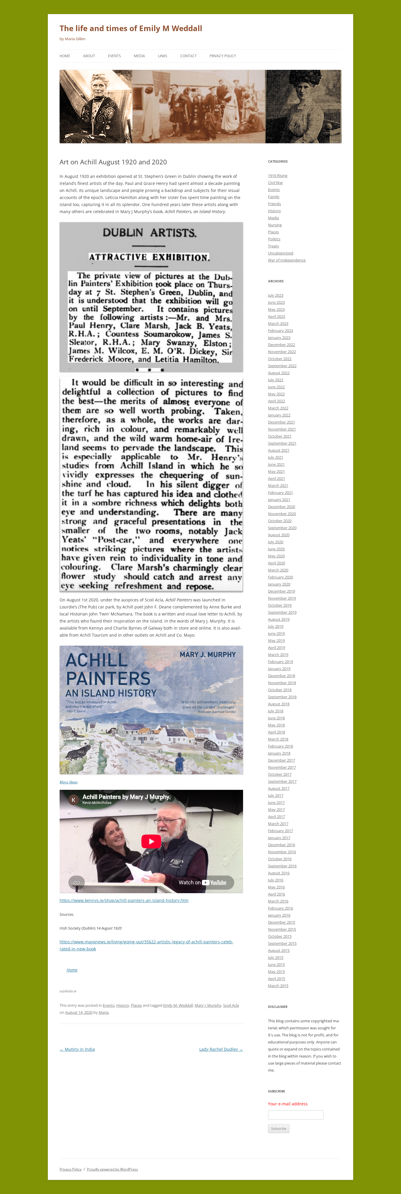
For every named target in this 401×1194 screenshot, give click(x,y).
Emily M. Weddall (178, 1005)
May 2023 (276, 309)
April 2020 (276, 563)
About (89, 55)
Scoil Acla (231, 1005)
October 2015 (280, 936)
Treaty (273, 246)
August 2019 (278, 619)
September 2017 (282, 781)
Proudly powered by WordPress (112, 1169)
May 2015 (276, 971)
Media (139, 55)
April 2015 (276, 978)
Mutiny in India (77, 1049)
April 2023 (276, 316)
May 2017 (276, 809)
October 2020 (280, 520)
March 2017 (278, 823)
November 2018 (282, 682)
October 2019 (280, 605)
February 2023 (280, 330)
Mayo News (68, 782)
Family (273, 196)
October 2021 (280, 436)
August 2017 (278, 788)
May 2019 (276, 640)
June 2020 (276, 549)
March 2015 (278, 985)
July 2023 (275, 295)
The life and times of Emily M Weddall (131, 28)
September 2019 (282, 612)
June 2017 (276, 802)
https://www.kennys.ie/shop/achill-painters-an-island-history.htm (124, 900)
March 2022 (278, 408)
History (122, 1005)
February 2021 (280, 492)
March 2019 (278, 654)
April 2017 (276, 816)
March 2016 (278, 901)
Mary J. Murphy (208, 1005)
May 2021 (276, 471)
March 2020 (278, 570)
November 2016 (282, 851)
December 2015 (281, 922)
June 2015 (276, 964)
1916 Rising (277, 175)
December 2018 (281, 675)
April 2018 (276, 732)
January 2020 (279, 584)
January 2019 (279, 668)
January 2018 (279, 753)
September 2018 (282, 696)
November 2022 (282, 351)
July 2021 (275, 457)
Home (65, 55)
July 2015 (275, 957)
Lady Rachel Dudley (221, 1049)
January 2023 (279, 337)
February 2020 (280, 577)
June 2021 (276, 464)
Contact (188, 55)
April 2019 (276, 647)
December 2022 (281, 344)
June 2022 (276, 386)
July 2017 (275, 795)
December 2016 (281, 844)
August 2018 (278, 703)
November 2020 (282, 513)
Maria (104, 1012)
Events (114, 55)
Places (136, 1005)
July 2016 (275, 880)
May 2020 (276, 556)
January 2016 (279, 915)
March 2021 (278, 485)
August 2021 (278, 450)
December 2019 (281, 591)
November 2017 (282, 767)
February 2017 (280, 830)
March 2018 (278, 739)
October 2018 (280, 689)
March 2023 (278, 323)
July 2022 (275, 379)
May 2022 (276, 394)
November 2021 (282, 429)
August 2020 (278, 534)
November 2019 (282, 598)
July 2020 (275, 541)
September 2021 (282, 443)
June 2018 (276, 718)
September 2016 (282, 865)
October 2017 (280, 774)
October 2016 (280, 858)
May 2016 (276, 887)
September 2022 (282, 365)
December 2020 (281, 506)
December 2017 (281, 760)
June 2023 (276, 302)
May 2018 (276, 725)
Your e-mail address (288, 1104)
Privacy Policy (223, 55)
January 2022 (279, 415)
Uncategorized (280, 253)
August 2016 (278, 873)
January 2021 (279, 499)
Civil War (275, 182)
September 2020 (282, 527)
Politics (274, 239)
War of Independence (287, 260)
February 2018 (280, 746)
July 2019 (275, 626)
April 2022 (276, 401)
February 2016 (280, 908)
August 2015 (278, 950)
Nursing (275, 224)
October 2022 (280, 358)
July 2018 (275, 711)
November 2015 (282, 929)
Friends (274, 203)
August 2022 (278, 372)
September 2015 (282, 943)
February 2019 (280, 661)
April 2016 (276, 894)
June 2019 (276, 633)
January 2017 (279, 837)
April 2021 (276, 478)
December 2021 (281, 422)
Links (162, 55)
